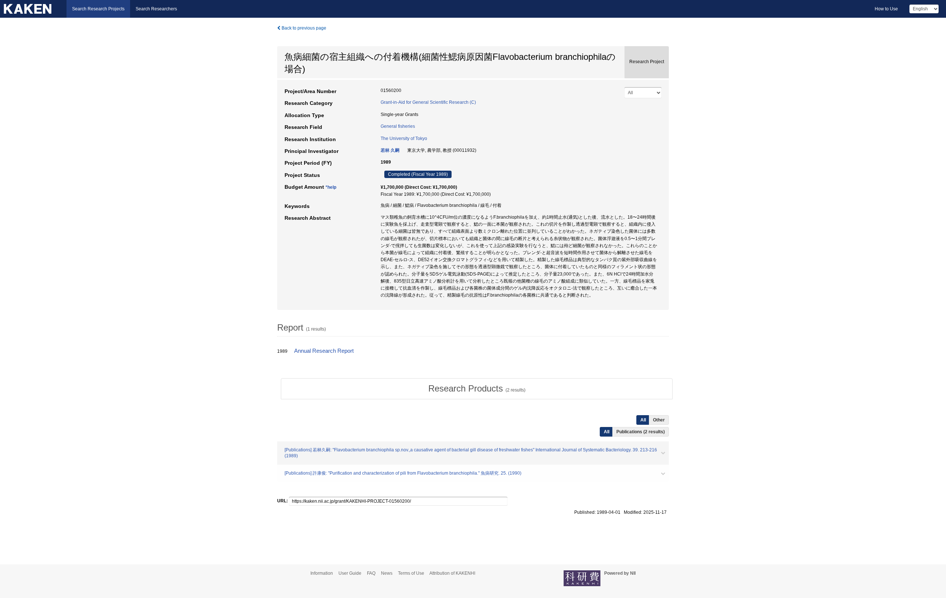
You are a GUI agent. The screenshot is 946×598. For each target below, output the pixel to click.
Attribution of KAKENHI (452, 573)
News (386, 573)
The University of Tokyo (404, 138)
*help (331, 187)
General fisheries (398, 126)
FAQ (371, 573)
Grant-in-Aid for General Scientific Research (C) (428, 102)
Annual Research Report (324, 351)
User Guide (349, 573)
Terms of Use (411, 573)
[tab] (477, 388)
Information (321, 573)
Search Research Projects (98, 8)
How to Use (886, 8)
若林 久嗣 (390, 150)
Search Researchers (156, 8)
